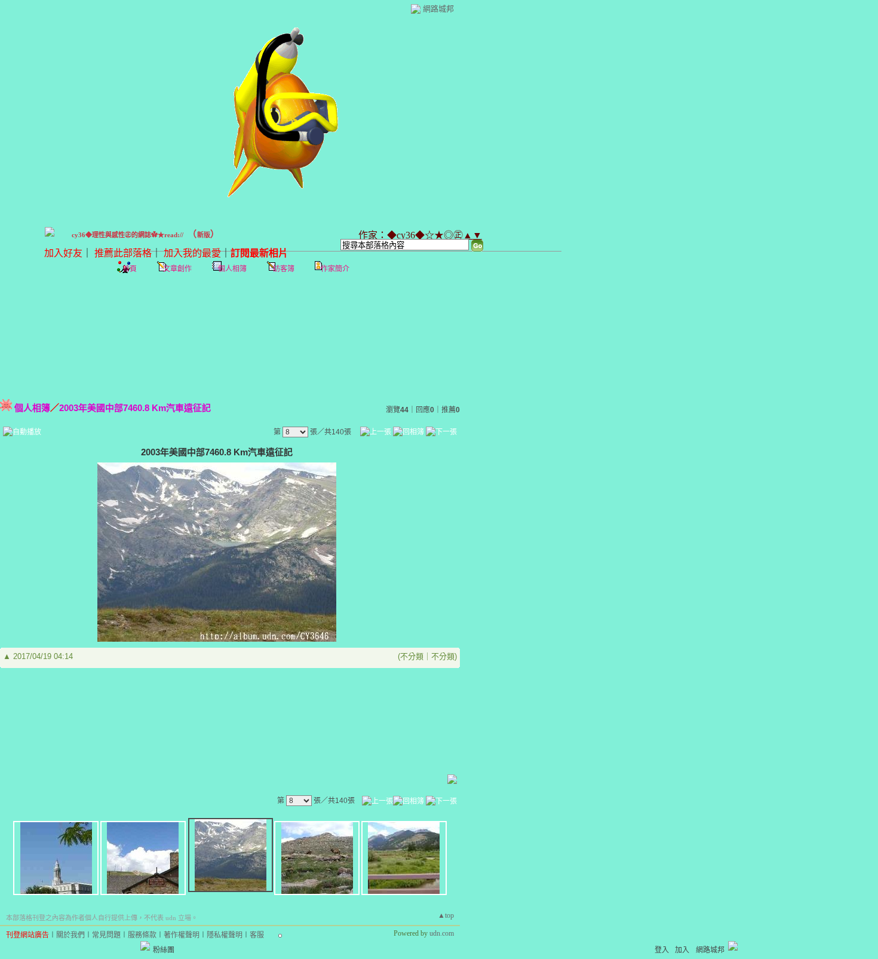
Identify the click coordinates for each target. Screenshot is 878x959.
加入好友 (63, 253)
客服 (257, 935)
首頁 (129, 269)
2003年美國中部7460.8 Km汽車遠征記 (135, 408)
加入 (682, 950)
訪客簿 (283, 269)
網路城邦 (438, 8)
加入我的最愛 (192, 253)
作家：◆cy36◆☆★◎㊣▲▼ (420, 235)
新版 (203, 234)
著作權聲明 (181, 935)
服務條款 (142, 935)
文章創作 (177, 269)
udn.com (441, 933)
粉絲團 (163, 950)
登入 (662, 950)
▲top (446, 915)
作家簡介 (335, 269)
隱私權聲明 (224, 935)
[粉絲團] (145, 946)
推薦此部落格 (123, 253)
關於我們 (70, 935)
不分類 (411, 656)
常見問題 (106, 935)
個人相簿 (232, 269)
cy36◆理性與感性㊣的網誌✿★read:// (127, 234)
